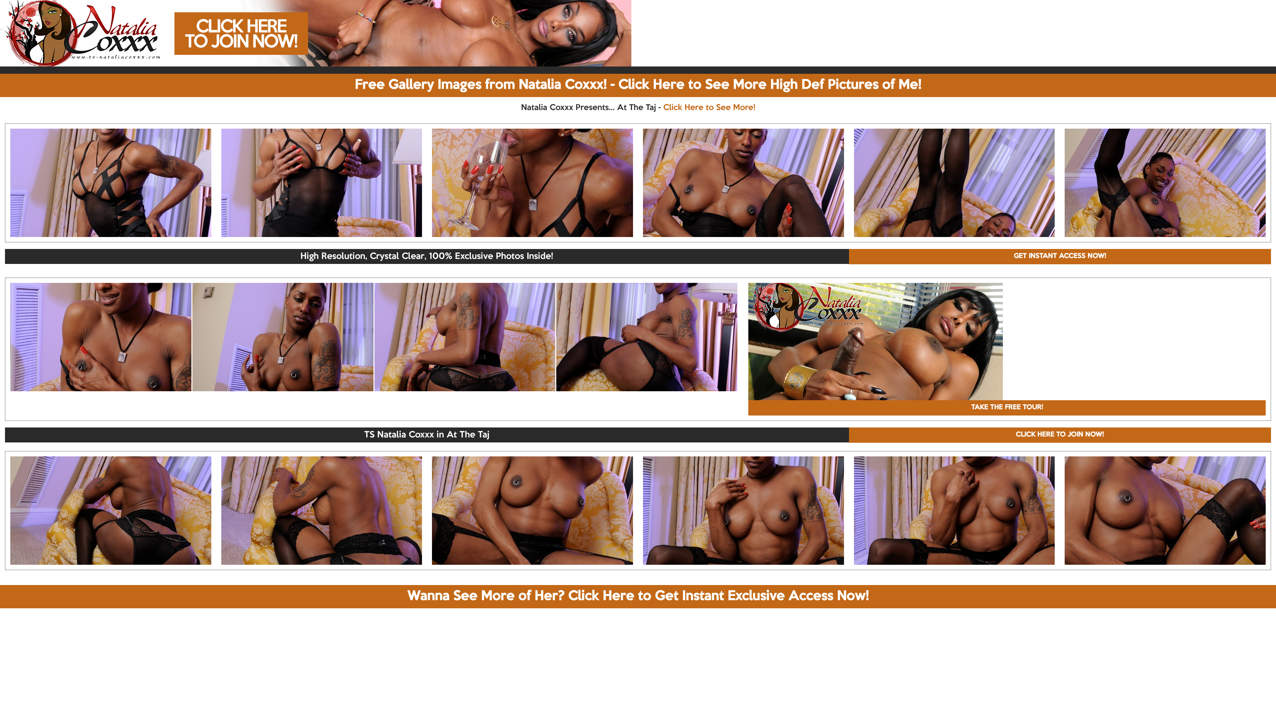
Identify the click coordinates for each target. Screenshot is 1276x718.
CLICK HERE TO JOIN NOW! (1060, 435)
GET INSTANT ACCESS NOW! (1060, 256)
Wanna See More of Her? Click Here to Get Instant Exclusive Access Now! (638, 596)
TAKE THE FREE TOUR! (1007, 408)
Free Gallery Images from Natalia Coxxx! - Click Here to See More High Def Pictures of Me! (638, 85)
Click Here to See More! (709, 107)
